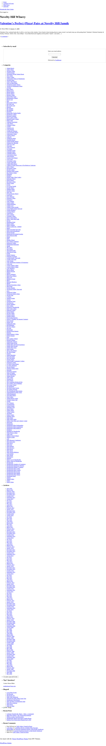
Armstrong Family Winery (13, 84)
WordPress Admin (6, 743)
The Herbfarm (10, 386)
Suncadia (9, 370)
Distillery (9, 176)
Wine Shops (10, 450)
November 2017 (11, 494)
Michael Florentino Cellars (14, 285)
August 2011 (10, 591)
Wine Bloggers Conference (14, 440)
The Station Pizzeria (12, 389)
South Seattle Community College (15, 361)
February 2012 (10, 582)
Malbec (9, 273)
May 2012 (9, 578)
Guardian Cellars (11, 216)
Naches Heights (11, 288)
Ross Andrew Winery (12, 338)
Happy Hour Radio (12, 217)
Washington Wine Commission (15, 427)
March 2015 (10, 527)
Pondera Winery (11, 316)
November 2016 (11, 512)
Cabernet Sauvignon (12, 122)
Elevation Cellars (11, 182)
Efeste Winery (10, 180)
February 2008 (10, 651)
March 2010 (10, 617)
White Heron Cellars (12, 433)
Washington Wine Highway (14, 428)
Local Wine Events (12, 692)
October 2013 (10, 553)
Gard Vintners (10, 201)
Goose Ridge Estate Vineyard (14, 208)
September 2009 (11, 626)
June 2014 (9, 541)
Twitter (8, 401)
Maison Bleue (10, 270)
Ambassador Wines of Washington (16, 78)
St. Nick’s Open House (13, 364)
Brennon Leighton (11, 116)
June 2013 (9, 558)
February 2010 (10, 618)
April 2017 (9, 505)
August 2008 (10, 644)
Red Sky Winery (11, 326)
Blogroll (9, 107)
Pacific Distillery (11, 304)
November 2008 (11, 641)
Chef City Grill (10, 144)
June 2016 (9, 518)
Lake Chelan (10, 261)
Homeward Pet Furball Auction (15, 234)
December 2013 (11, 550)
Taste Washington (11, 374)
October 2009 (10, 624)
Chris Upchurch (11, 147)
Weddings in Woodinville (13, 431)
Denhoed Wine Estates (12, 171)
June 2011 (9, 594)
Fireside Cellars (11, 191)
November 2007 (11, 654)
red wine (9, 328)
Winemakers (10, 456)
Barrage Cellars (11, 95)
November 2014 (11, 533)
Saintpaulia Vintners (12, 341)
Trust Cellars (10, 397)
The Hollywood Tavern (13, 388)
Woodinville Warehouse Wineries (15, 465)
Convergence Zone (12, 155)
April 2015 (9, 526)
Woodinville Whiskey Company (15, 467)
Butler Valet (10, 120)
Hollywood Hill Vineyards (14, 229)
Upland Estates (10, 406)
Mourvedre (9, 286)
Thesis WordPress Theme (20, 739)
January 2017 (10, 509)
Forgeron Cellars (11, 198)
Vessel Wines (10, 409)
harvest (8, 220)
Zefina (8, 480)
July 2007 (9, 660)
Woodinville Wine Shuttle (13, 473)
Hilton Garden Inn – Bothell (14, 226)
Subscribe (5, 6)
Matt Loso (9, 277)
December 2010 (11, 603)
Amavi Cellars (10, 77)
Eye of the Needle (11, 186)
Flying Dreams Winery (13, 193)
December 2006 (11, 671)
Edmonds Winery (11, 179)
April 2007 (9, 665)
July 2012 (9, 575)
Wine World (10, 455)
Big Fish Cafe (10, 104)
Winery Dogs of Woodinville (14, 461)
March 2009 (10, 635)
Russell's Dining (11, 340)
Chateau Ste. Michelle (12, 143)
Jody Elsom (10, 249)
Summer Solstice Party (12, 368)
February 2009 (10, 636)
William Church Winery (13, 436)
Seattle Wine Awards (12, 346)
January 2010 (10, 620)
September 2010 (11, 608)
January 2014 (10, 548)
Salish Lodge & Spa (12, 343)
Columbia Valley (11, 152)
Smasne (9, 353)
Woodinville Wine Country (14, 470)
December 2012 (11, 567)
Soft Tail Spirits (11, 356)
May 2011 (9, 596)
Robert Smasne (11, 335)
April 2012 (9, 579)
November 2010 (11, 605)
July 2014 (9, 539)
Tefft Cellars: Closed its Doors (24, 726)
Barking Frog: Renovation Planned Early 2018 (19, 720)
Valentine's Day (11, 407)
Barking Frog (10, 90)
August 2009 (10, 627)
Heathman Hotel (11, 222)
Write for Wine (10, 706)
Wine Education (11, 442)
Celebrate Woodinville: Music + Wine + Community (20, 714)
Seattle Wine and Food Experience (16, 344)
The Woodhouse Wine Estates (14, 391)
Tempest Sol (10, 379)
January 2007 (10, 669)
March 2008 (10, 650)
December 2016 (11, 511)
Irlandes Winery (11, 240)
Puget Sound (10, 320)
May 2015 (9, 524)
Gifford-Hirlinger (11, 204)
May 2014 (9, 542)
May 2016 (9, 520)
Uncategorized (10, 404)
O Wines (9, 297)
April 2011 (9, 597)
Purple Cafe (10, 322)
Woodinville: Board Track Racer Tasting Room (19, 718)
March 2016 (10, 523)
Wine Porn (9, 445)
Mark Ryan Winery (12, 276)
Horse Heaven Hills (12, 235)
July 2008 (9, 645)
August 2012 (10, 573)
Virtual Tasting (10, 412)
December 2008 (11, 639)
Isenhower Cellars (11, 243)
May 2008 (9, 648)
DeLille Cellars (11, 170)
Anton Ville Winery (12, 81)
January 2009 (10, 638)
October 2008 (10, 642)
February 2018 (10, 491)
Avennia (9, 87)
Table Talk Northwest (12, 697)
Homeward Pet (10, 232)
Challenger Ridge (11, 138)
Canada (9, 126)
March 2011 (10, 599)
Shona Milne (10, 729)
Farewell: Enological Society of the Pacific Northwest (29, 729)
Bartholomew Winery (12, 98)
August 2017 (10, 499)
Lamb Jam (9, 264)
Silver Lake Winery (12, 350)
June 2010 (9, 612)
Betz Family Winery (12, 102)
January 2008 (10, 653)
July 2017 (9, 500)
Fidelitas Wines (11, 189)
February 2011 (10, 600)
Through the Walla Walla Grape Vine (16, 698)
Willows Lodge (11, 437)
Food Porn (9, 195)
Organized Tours (11, 301)
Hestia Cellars (10, 223)
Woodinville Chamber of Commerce (16, 464)
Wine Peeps (10, 704)
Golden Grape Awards (12, 207)
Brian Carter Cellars (12, 117)
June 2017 (9, 502)
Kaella (8, 253)
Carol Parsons (10, 129)
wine (8, 439)
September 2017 (11, 497)
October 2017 (10, 496)
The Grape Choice (11, 385)
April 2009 (9, 633)
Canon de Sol (10, 128)
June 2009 (9, 630)
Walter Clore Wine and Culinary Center (17, 421)
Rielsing (9, 332)
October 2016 (10, 514)
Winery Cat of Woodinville (14, 459)
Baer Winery (10, 89)
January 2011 (10, 602)
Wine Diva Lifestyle (12, 703)
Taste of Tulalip (11, 373)
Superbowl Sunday (12, 371)
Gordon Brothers (11, 210)
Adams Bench (10, 68)
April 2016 (9, 521)
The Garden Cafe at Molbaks (14, 383)
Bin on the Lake (11, 105)
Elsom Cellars (10, 183)
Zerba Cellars (10, 482)
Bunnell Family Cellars (13, 119)
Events (8, 185)
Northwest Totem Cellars (13, 294)
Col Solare (9, 149)
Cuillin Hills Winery (12, 164)
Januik (8, 246)
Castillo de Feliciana (12, 131)
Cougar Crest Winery (12, 158)
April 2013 (9, 561)
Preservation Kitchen (12, 318)
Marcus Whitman (11, 274)
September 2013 (11, 554)
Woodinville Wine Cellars (13, 468)
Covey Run (10, 159)
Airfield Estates (11, 72)
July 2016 (9, 517)
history (8, 228)
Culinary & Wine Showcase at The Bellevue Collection (21, 165)
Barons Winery (10, 92)
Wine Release (10, 446)
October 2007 (10, 656)
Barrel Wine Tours (11, 96)
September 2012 (11, 572)
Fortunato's (9, 199)
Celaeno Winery (11, 135)
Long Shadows (11, 268)
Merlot (8, 283)
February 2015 (10, 529)
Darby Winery (10, 167)
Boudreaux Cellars (11, 114)
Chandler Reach (11, 140)
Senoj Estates (10, 349)
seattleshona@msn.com (9, 686)
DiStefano (9, 174)
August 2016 (10, 515)
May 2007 (9, 663)
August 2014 (10, 538)
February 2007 (10, 668)
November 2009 (11, 623)
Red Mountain (10, 325)
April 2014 (9, 544)
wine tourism (10, 453)
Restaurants (10, 329)
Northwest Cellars (11, 292)
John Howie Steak (11, 252)
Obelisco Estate (11, 298)
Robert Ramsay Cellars (13, 334)
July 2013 (9, 557)
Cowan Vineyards (11, 162)
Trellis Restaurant (11, 394)
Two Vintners (10, 403)
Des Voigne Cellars (12, 173)
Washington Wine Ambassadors (15, 425)
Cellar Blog (10, 728)
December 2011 (11, 585)
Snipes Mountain (11, 355)
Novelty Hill (10, 295)
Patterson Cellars (11, 310)
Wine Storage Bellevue (13, 452)
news (8, 291)
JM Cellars (9, 247)
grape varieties (10, 214)
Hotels (8, 237)
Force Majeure (10, 196)
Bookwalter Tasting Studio (14, 113)
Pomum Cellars (11, 315)
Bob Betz (9, 111)
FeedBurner (58, 60)
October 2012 (10, 570)
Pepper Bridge (10, 312)
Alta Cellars (10, 75)
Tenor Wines (10, 380)
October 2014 (10, 535)
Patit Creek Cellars (11, 309)
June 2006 (9, 672)
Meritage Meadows (12, 282)
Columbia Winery (11, 153)
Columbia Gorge (11, 150)
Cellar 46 (9, 137)
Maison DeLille (11, 271)
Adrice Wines (10, 69)
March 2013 (10, 563)
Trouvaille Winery (11, 395)
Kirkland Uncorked (12, 256)
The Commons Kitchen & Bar (14, 382)
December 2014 (11, 532)
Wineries (9, 458)
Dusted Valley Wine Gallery (14, 177)
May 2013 (9, 560)
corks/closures (10, 156)
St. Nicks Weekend (12, 365)
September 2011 (11, 590)
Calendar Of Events (8, 3)
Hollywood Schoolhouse (13, 231)
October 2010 (10, 606)
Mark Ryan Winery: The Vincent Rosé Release (19, 715)
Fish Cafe (9, 192)
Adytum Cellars (11, 71)
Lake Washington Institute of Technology (17, 262)
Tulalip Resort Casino (12, 398)
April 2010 (9, 615)
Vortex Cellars (10, 415)
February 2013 (10, 564)
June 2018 (9, 488)
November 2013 (11, 551)
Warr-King (9, 422)
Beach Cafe (10, 99)
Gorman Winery (11, 211)
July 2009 (9, 629)
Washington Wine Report (13, 700)
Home (5, 2)
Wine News (6, 5)
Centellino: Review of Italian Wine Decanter (26, 728)
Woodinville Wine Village (13, 474)
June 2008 (9, 647)
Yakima (9, 477)
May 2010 (9, 614)
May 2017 (9, 503)
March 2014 (10, 545)
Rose (8, 337)
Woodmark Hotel (11, 476)
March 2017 (10, 506)
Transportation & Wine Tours (14, 392)
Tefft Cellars (10, 377)
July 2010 (9, 611)
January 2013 (10, 566)
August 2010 (10, 609)
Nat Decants (10, 694)
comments (4, 36)
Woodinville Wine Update (7, 9)
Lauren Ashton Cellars (12, 265)
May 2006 (9, 674)
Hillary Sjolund (11, 225)
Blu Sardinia (10, 108)
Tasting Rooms (10, 376)
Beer (8, 101)
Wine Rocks (10, 449)
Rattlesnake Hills (11, 323)
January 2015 (10, 530)
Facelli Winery (10, 188)
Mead (8, 280)
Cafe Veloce (10, 123)
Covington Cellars (11, 161)
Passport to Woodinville (13, 307)
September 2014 (11, 536)
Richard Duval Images (12, 331)
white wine (9, 434)
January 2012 (10, 584)
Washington (10, 424)
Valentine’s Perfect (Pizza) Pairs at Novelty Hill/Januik (34, 23)
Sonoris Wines (10, 359)
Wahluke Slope (11, 416)
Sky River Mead (11, 352)
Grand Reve (10, 213)
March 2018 (10, 490)
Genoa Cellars (10, 202)
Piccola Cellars (10, 313)
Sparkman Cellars (11, 362)
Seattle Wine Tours (11, 347)
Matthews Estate (11, 279)
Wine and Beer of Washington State (16, 701)
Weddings (9, 430)
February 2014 (10, 547)
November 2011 (11, 587)
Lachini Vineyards (11, 259)
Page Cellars (10, 306)
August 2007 (10, 659)
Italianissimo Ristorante (13, 244)
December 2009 (11, 621)
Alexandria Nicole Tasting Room (15, 74)
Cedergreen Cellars (12, 134)
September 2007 (11, 657)
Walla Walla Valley (12, 419)
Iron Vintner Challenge (13, 241)
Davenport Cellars (11, 168)
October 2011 (10, 588)
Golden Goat (10, 205)
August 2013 (10, 555)
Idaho (8, 238)
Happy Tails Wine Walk (13, 219)
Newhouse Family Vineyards (14, 289)
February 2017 (10, 508)
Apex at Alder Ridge (12, 83)
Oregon (9, 300)
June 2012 (9, 576)
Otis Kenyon (10, 303)
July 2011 (9, 593)
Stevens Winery (11, 367)
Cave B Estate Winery (12, 132)
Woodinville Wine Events (13, 471)
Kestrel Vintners (11, 255)
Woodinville (10, 462)
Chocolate (9, 146)
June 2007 (9, 662)
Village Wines (10, 410)
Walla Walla (10, 418)
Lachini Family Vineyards (13, 258)
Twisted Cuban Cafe (12, 400)
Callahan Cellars (11, 125)
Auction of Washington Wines (14, 86)
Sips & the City (11, 695)
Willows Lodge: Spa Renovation (15, 717)
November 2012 (11, 569)
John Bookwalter (11, 250)
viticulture (9, 413)
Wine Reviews (10, 447)
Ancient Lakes (10, 80)
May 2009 (9, 632)
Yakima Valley (10, 479)
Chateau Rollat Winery (13, 141)
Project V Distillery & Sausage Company (17, 319)
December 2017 (11, 493)
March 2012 (10, 581)
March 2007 (10, 666)
